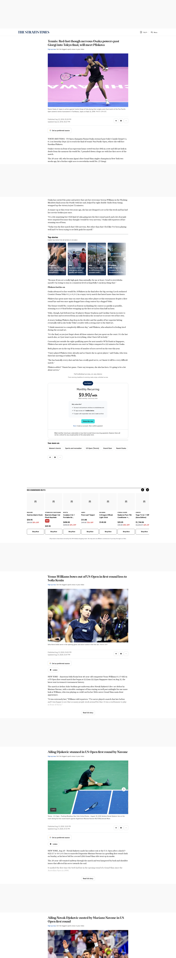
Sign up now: (52, 49)
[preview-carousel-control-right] (125, 259)
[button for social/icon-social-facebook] (121, 121)
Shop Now (35, 531)
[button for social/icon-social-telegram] (116, 121)
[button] (143, 32)
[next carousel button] (123, 789)
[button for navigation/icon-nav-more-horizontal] (126, 121)
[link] (33, 32)
